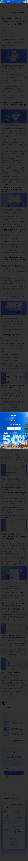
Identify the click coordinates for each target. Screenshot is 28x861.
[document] (14, 430)
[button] (26, 413)
